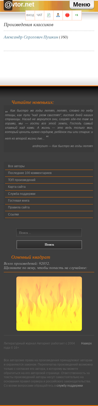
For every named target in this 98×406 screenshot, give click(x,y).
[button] (82, 4)
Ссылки (13, 214)
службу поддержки (70, 385)
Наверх (86, 343)
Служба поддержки (21, 194)
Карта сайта (17, 187)
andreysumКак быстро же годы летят (62, 146)
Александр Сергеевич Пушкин (31, 37)
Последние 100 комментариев (30, 173)
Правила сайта (19, 207)
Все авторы (16, 166)
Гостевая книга (18, 200)
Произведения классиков (28, 24)
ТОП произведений (21, 180)
